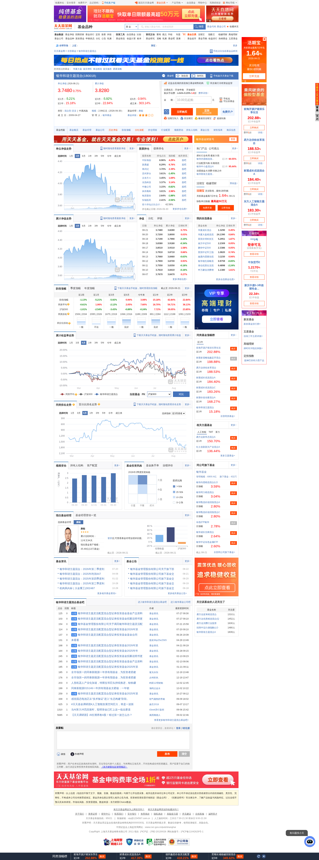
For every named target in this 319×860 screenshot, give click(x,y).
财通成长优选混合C (206, 387)
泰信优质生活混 (206, 265)
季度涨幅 (75, 288)
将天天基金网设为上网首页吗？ (129, 809)
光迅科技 (146, 182)
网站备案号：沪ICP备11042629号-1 (185, 831)
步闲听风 (153, 677)
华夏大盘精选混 (206, 234)
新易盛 (145, 164)
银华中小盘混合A (205, 166)
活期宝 (201, 34)
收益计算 (131, 38)
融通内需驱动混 (206, 256)
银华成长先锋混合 (205, 532)
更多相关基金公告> (177, 593)
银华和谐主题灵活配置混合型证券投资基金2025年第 (105, 666)
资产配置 (92, 465)
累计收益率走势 (65, 335)
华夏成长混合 (204, 230)
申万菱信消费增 (206, 270)
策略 (159, 38)
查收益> (234, 183)
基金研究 (150, 38)
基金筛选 (120, 38)
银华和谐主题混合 (87, 51)
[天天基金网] (64, 27)
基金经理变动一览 (86, 515)
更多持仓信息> (180, 209)
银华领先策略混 (206, 261)
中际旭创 (146, 160)
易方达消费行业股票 (207, 623)
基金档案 (60, 130)
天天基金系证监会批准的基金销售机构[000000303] (118, 822)
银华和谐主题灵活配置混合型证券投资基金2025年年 (105, 650)
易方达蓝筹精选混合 (207, 614)
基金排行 (89, 34)
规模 (94, 111)
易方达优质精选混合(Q (208, 619)
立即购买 (182, 111)
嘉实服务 (107, 69)
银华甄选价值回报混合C (208, 512)
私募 (109, 38)
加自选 (184, 75)
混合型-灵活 (70, 111)
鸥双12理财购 (156, 683)
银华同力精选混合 (205, 492)
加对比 (200, 75)
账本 (139, 38)
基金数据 (58, 34)
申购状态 (90, 38)
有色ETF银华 (202, 522)
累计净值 (99, 83)
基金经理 (87, 130)
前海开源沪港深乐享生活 (208, 347)
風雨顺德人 (154, 715)
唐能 (141, 111)
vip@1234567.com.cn (139, 818)
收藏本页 (233, 26)
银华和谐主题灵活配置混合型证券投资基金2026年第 (105, 629)
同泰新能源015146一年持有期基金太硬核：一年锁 (100, 688)
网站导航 (230, 2)
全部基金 (71, 51)
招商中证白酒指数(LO (207, 627)
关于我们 (79, 814)
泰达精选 (97, 69)
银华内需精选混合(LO (207, 482)
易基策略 (117, 69)
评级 (109, 34)
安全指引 (132, 814)
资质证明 (92, 814)
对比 (181, 394)
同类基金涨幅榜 (206, 335)
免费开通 (207, 208)
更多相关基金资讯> (106, 593)
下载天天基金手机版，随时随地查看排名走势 (159, 404)
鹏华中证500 (204, 248)
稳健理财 (222, 34)
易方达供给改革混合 (206, 367)
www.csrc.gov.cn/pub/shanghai (160, 827)
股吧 (184, 160)
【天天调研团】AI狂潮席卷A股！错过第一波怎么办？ (101, 714)
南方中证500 (204, 243)
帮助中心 (202, 2)
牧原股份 (146, 195)
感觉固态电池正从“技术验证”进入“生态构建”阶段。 (100, 698)
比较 (139, 34)
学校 (170, 34)
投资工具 (120, 34)
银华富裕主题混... (205, 174)
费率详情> (203, 93)
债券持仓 (158, 148)
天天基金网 (59, 51)
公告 (104, 38)
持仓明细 (152, 130)
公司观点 (214, 148)
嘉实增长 (87, 69)
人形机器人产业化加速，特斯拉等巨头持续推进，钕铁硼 (103, 682)
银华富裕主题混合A (206, 632)
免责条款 (145, 814)
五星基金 (233, 38)
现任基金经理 (63, 515)
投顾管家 (79, 34)
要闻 (159, 34)
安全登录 (71, 2)
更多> (132, 148)
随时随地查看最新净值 (114, 148)
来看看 (75, 640)
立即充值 (225, 208)
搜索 (199, 26)
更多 (235, 45)
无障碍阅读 (215, 2)
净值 (141, 218)
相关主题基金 (204, 425)
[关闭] (264, 856)
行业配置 (165, 130)
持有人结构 (191, 130)
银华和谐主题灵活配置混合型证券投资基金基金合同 (104, 634)
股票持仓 (144, 148)
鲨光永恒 (153, 672)
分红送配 (139, 130)
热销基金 (223, 38)
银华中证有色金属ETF (207, 542)
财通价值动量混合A (205, 397)
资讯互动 (150, 34)
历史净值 (113, 130)
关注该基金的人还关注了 (211, 601)
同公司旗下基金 (206, 465)
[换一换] (258, 856)
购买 (233, 348)
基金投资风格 (134, 465)
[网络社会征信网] (135, 842)
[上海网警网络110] (113, 842)
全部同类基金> (227, 416)
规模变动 (178, 130)
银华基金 (107, 115)
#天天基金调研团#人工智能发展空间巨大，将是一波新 (102, 704)
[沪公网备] (179, 842)
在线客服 (199, 814)
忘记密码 (94, 2)
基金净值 (69, 34)
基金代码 (211, 26)
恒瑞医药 (146, 200)
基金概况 (73, 130)
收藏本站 (59, 2)
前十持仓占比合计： (152, 204)
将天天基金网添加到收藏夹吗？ (163, 809)
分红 (98, 38)
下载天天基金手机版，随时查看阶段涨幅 (137, 288)
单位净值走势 (63, 148)
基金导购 (202, 38)
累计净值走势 (63, 218)
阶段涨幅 (126, 130)
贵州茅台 (146, 173)
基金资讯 (61, 561)
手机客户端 (109, 2)
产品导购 (176, 2)
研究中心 (105, 814)
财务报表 (218, 130)
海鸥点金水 (154, 688)
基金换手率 (152, 465)
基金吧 (171, 38)
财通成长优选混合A (205, 377)
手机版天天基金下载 (223, 75)
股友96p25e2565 (158, 640)
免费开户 (82, 2)
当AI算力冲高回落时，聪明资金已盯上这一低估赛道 (101, 709)
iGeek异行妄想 (156, 709)
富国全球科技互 (206, 239)
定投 (98, 34)
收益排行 (212, 38)
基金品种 (85, 27)
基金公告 (204, 130)
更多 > (187, 148)
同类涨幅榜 (59, 856)
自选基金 (191, 2)
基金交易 (161, 2)
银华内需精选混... (205, 159)
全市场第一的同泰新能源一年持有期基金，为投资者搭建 (103, 672)
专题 (178, 34)
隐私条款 (158, 814)
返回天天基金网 (146, 2)
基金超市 (191, 38)
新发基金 (80, 38)
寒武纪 (145, 169)
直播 (178, 38)
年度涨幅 (89, 288)
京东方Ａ (146, 178)
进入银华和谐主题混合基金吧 (152, 602)
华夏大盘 (77, 69)
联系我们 (118, 814)
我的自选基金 (204, 218)
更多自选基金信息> (225, 279)
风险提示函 (172, 814)
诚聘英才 (212, 814)
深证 (154, 45)
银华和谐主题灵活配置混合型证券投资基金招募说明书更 (107, 618)
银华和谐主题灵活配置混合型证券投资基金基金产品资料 (107, 613)
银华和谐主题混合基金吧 (70, 602)
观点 (164, 34)
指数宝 (211, 34)
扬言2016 (154, 704)
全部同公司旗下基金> (224, 552)
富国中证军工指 (206, 252)
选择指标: (166, 413)
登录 (110, 538)
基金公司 (221, 26)
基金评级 (132, 115)
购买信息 (231, 130)
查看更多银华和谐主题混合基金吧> (171, 720)
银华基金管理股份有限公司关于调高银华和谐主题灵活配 (107, 624)
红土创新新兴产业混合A (208, 447)
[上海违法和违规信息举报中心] (156, 842)
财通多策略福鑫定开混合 (208, 357)
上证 (74, 45)
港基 (103, 34)
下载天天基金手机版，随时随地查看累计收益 (159, 335)
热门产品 (202, 148)
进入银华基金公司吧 (181, 602)
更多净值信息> (180, 279)
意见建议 (186, 814)
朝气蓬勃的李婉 (157, 699)
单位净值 (62, 83)
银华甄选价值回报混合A (208, 502)
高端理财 (233, 34)
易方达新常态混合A (205, 437)
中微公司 (146, 186)
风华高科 (146, 191)
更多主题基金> (227, 455)
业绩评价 (168, 465)
